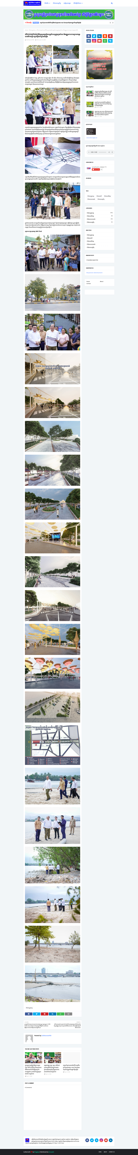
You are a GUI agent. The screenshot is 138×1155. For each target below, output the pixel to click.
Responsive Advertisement (94, 273)
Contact (88, 283)
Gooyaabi (51, 1152)
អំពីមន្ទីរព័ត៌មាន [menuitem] (77, 3)
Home (26, 30)
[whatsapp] (105, 41)
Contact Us (112, 1152)
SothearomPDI (30, 40)
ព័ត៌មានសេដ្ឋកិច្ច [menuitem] (57, 3)
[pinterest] (110, 36)
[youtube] (99, 41)
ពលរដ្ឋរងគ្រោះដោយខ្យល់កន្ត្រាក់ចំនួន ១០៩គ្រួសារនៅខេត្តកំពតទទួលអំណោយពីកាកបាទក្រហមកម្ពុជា (62, 22)
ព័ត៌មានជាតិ (99, 196)
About (101, 281)
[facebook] (88, 36)
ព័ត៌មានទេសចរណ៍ (91, 199)
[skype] (110, 41)
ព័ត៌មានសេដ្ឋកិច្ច (101, 199)
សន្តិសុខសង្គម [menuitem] (67, 3)
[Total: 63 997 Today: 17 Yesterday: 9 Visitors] (91, 136)
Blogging (36, 1152)
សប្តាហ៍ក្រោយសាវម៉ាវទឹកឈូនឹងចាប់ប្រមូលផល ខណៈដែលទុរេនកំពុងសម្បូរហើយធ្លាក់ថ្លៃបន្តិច (71, 1067)
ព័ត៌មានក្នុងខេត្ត (32, 30)
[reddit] (105, 36)
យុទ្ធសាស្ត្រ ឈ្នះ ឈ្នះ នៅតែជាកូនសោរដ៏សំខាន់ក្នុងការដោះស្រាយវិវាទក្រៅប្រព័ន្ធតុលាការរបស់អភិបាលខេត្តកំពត (52, 1068)
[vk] (88, 41)
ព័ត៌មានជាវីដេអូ (107, 196)
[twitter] (94, 36)
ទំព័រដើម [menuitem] (46, 3)
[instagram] (94, 41)
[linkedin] (99, 36)
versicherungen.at (91, 138)
